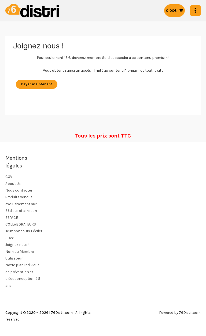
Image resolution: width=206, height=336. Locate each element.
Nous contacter (18, 190)
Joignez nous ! (17, 244)
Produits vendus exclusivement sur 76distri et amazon (21, 204)
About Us (13, 183)
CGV (8, 176)
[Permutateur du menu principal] (195, 10)
